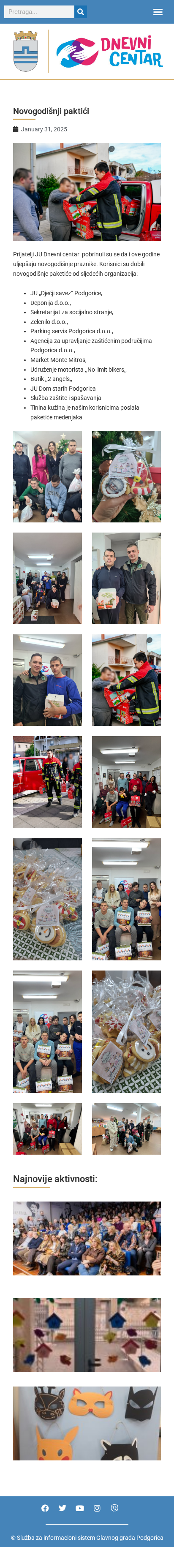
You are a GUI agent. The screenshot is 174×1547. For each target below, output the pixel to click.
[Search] (80, 11)
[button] (158, 11)
